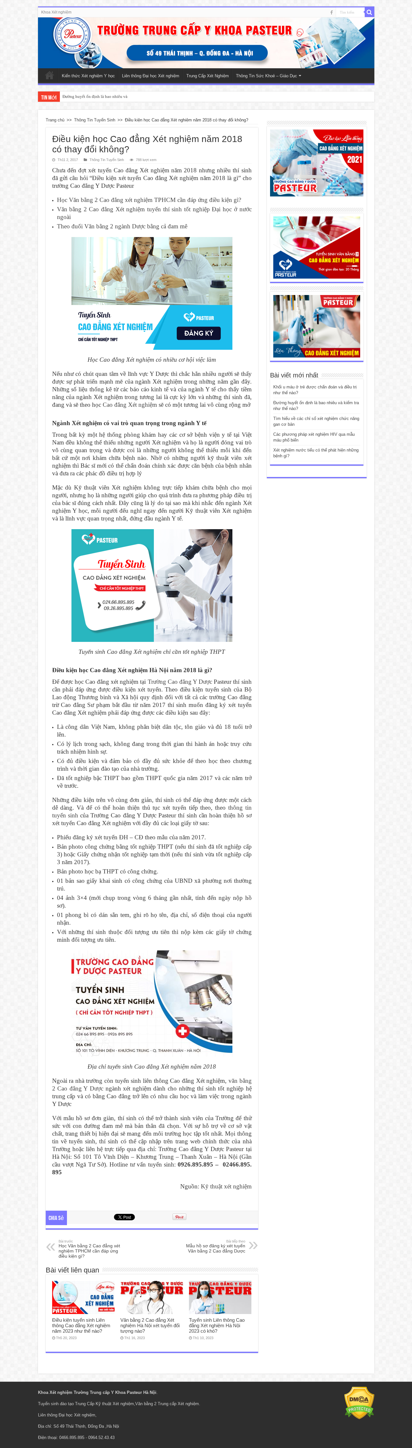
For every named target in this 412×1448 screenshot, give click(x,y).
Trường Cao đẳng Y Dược (180, 681)
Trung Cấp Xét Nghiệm (207, 75)
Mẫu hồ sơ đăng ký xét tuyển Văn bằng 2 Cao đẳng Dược (215, 1246)
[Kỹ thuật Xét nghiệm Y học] (206, 42)
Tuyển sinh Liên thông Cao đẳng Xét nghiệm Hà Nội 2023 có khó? (217, 1325)
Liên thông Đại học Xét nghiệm (150, 75)
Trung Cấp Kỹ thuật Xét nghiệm (104, 1403)
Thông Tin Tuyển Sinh (94, 120)
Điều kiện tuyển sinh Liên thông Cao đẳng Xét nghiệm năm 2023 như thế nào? (81, 1325)
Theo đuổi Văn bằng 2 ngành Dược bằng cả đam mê (122, 226)
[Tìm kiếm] (369, 12)
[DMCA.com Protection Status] (359, 1402)
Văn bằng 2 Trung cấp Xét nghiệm (167, 1403)
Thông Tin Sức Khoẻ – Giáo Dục (266, 75)
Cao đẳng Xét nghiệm (130, 404)
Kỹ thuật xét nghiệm (226, 1186)
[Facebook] (331, 12)
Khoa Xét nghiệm (56, 12)
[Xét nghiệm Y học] (316, 247)
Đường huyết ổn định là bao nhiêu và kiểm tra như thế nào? (114, 96)
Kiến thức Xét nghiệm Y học (88, 75)
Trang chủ (55, 120)
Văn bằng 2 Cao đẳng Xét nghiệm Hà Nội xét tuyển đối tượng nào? (150, 1325)
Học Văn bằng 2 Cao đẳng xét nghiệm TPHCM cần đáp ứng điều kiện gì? (149, 199)
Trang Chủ (49, 75)
